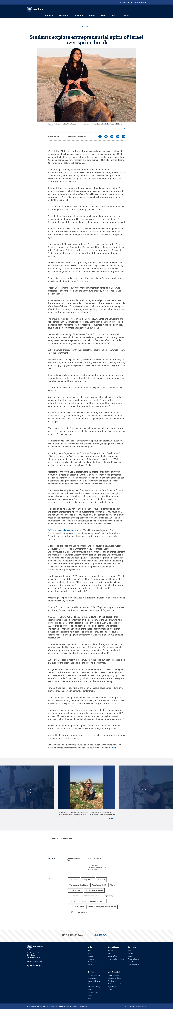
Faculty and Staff (99, 885)
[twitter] (106, 137)
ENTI (71, 912)
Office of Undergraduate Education (102, 907)
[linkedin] (111, 137)
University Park (75, 890)
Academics (86, 26)
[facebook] (100, 137)
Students (101, 880)
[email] (117, 137)
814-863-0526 (101, 867)
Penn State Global (76, 907)
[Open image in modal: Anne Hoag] (86, 787)
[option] (86, 793)
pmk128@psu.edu (94, 858)
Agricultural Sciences (94, 890)
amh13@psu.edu (94, 865)
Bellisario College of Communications (84, 896)
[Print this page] (123, 136)
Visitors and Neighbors (78, 885)
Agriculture (82, 912)
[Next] (144, 791)
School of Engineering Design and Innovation (87, 901)
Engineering (108, 896)
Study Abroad (88, 880)
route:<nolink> (93, 870)
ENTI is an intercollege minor (61, 530)
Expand (121, 129)
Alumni (113, 885)
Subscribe (99, 935)
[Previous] (29, 791)
